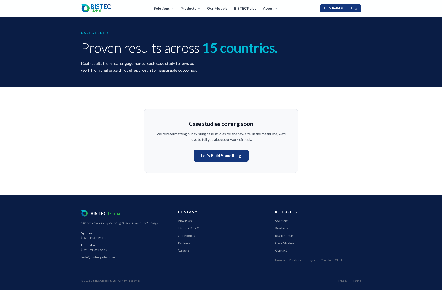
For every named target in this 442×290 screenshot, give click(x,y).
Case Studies (284, 243)
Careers (183, 250)
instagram (311, 260)
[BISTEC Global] (96, 8)
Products (188, 8)
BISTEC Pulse (245, 8)
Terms (357, 280)
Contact (281, 250)
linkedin (280, 260)
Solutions (162, 8)
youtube (326, 260)
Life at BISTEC (188, 228)
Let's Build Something (340, 8)
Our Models (217, 8)
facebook (295, 260)
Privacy (342, 280)
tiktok (339, 260)
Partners (184, 243)
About (268, 8)
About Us (185, 221)
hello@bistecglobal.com (98, 257)
